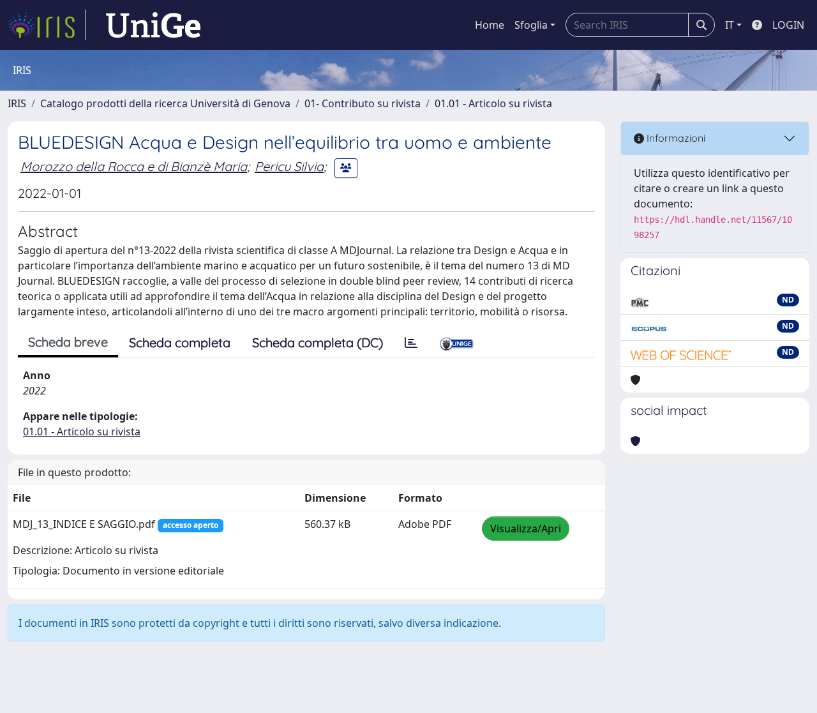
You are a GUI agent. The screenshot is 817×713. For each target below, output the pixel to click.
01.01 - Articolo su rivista (493, 103)
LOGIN (788, 25)
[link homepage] (47, 25)
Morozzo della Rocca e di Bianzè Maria (133, 166)
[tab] (411, 342)
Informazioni (674, 137)
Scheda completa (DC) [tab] (317, 342)
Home (489, 25)
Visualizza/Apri (525, 529)
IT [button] (729, 25)
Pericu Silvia (289, 166)
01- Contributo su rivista (362, 103)
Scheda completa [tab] (179, 342)
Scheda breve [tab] (68, 342)
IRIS (17, 103)
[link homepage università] (153, 25)
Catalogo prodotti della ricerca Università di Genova (165, 103)
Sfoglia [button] (531, 25)
